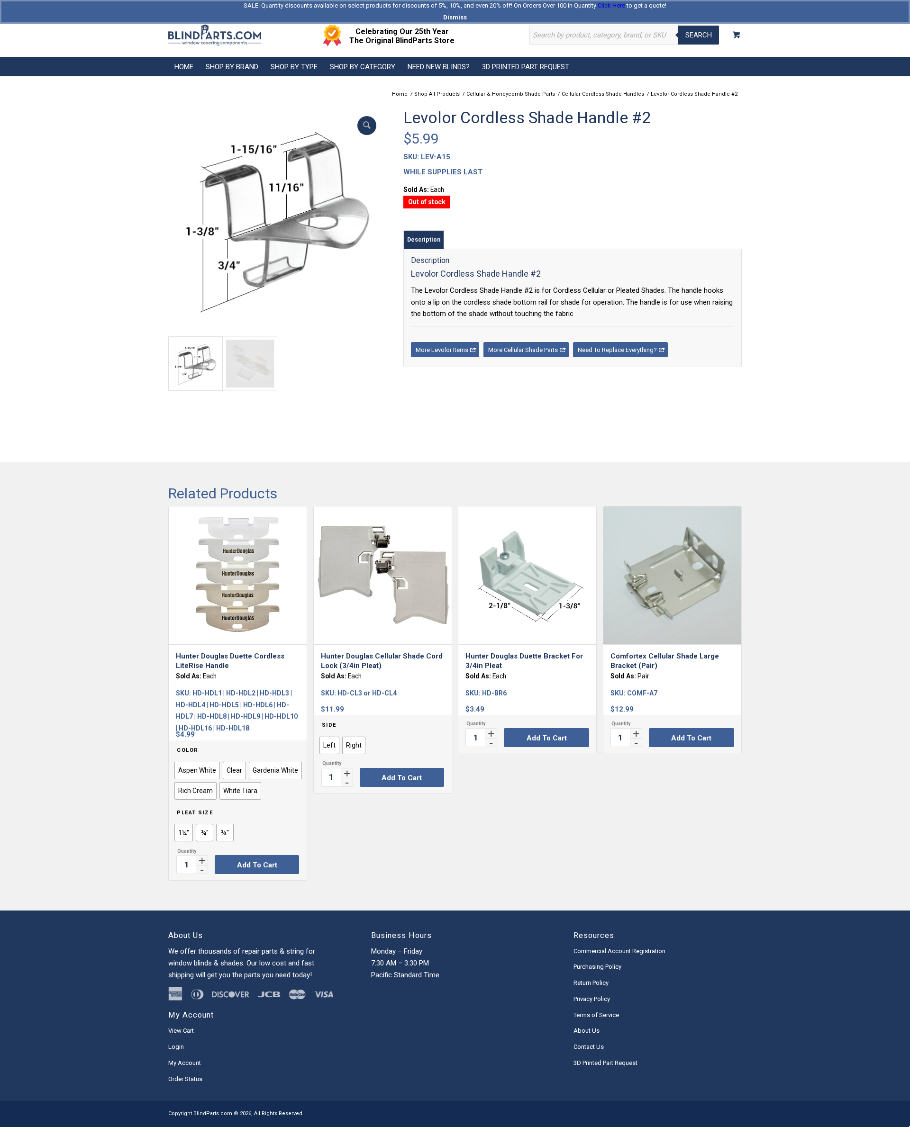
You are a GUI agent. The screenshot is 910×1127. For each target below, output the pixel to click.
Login (176, 1046)
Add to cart (257, 865)
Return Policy (591, 982)
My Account (184, 1062)
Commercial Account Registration (619, 951)
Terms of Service (596, 1015)
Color (188, 750)
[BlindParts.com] (214, 35)
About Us (586, 1030)
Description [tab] (423, 239)
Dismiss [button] (455, 17)
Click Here (611, 5)
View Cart (181, 1030)
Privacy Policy (591, 998)
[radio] (197, 770)
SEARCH (698, 35)
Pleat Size (195, 813)
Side (329, 725)
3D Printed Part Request (605, 1062)
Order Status (185, 1078)
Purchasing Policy (597, 966)
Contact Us (588, 1046)
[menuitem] (184, 66)
